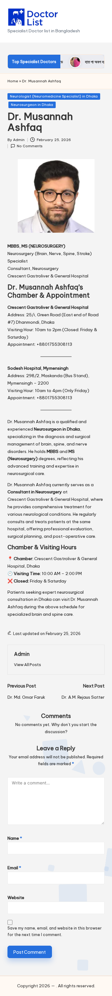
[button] (27, 665)
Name (14, 838)
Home (12, 81)
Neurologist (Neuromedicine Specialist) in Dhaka (54, 96)
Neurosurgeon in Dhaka (32, 105)
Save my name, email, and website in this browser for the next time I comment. (54, 931)
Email (14, 867)
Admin (22, 654)
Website (15, 897)
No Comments (30, 146)
